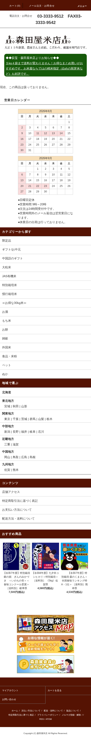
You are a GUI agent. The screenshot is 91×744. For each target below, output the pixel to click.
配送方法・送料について (18, 518)
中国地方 (8, 451)
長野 (16, 431)
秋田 (16, 406)
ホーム (15, 710)
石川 (41, 431)
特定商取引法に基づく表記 (20, 500)
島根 (33, 457)
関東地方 (8, 413)
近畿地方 (8, 439)
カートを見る (55, 690)
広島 (24, 457)
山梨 (41, 419)
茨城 (24, 419)
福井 (24, 431)
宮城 (7, 406)
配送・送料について (53, 710)
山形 (24, 406)
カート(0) (15, 5)
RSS (41, 719)
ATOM (49, 719)
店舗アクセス (11, 492)
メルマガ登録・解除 (71, 715)
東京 (7, 419)
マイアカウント (10, 690)
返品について (72, 710)
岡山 (7, 457)
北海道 (6, 392)
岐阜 (33, 431)
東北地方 (8, 400)
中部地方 (8, 426)
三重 (7, 444)
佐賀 (7, 469)
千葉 (16, 419)
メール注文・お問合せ (42, 5)
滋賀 (16, 444)
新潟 (7, 431)
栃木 (49, 419)
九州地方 (8, 464)
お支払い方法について (17, 509)
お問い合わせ (9, 699)
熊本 (16, 469)
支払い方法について (30, 710)
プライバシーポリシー (47, 715)
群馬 (33, 419)
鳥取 (16, 457)
